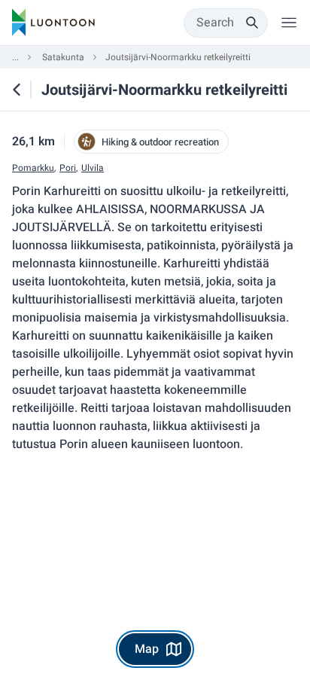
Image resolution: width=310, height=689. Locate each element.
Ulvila (92, 168)
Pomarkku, (34, 168)
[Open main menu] (289, 23)
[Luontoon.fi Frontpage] (53, 23)
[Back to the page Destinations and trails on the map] (17, 90)
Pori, (68, 168)
